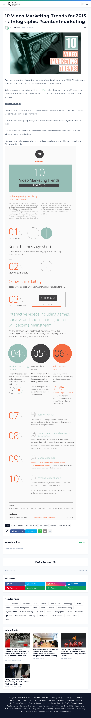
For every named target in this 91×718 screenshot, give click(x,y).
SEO (36, 604)
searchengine (20, 616)
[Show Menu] (3, 4)
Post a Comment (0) (45, 562)
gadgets (40, 612)
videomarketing (64, 525)
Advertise (36, 698)
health (49, 612)
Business (15, 604)
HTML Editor (28, 700)
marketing (53, 525)
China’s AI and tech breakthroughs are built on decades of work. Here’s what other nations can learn (17, 653)
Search (43, 604)
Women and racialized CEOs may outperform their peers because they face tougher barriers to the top (45, 652)
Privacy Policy (56, 698)
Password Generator (56, 700)
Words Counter (14, 700)
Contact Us (77, 698)
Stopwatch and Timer (46, 706)
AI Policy (67, 698)
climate (51, 608)
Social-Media (55, 604)
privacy (9, 616)
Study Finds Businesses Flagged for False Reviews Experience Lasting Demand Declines (73, 652)
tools (68, 616)
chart (43, 608)
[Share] (84, 28)
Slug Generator (40, 700)
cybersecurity (11, 612)
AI (7, 604)
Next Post (83, 571)
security (32, 616)
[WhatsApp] (40, 531)
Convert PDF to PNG (64, 706)
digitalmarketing (31, 525)
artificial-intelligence (21, 608)
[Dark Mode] (82, 4)
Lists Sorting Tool (53, 703)
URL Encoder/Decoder (18, 703)
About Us (45, 698)
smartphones (57, 616)
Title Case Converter (74, 700)
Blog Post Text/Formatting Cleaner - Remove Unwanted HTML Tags (59, 709)
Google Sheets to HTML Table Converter (55, 711)
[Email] (45, 531)
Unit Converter (12, 706)
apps (8, 608)
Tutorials (79, 604)
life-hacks (79, 612)
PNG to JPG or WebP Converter (17, 709)
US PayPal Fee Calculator (72, 703)
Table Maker (80, 706)
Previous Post (9, 571)
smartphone (43, 616)
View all (82, 542)
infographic (59, 612)
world (8, 620)
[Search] (87, 4)
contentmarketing (17, 525)
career (35, 608)
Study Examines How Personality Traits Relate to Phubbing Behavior (17, 682)
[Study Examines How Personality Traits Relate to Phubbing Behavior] (17, 671)
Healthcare (26, 604)
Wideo (45, 90)
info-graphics (43, 525)
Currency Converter (27, 706)
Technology (67, 604)
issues (69, 612)
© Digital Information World (19, 698)
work (75, 616)
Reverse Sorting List (37, 703)
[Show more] (50, 531)
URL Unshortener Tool (28, 711)
